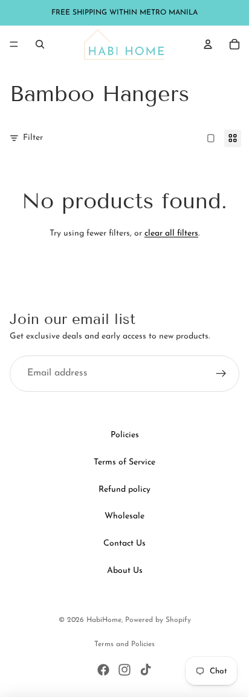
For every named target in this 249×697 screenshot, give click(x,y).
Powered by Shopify (158, 620)
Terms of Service (124, 462)
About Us (125, 570)
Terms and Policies (124, 644)
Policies (125, 435)
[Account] (208, 44)
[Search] (40, 44)
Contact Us (124, 543)
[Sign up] (221, 373)
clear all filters (171, 233)
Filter (33, 137)
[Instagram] (124, 669)
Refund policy (124, 489)
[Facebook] (103, 669)
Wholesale (124, 516)
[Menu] (14, 44)
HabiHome (103, 620)
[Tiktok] (145, 669)
